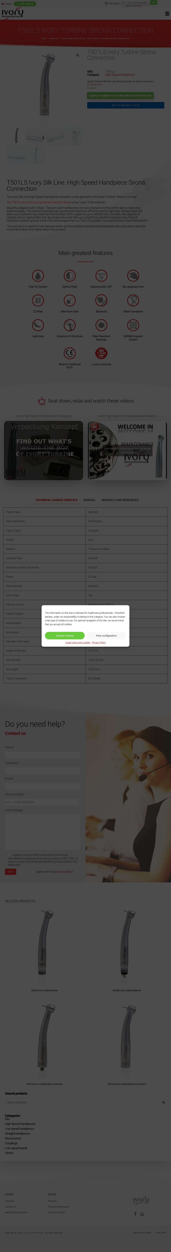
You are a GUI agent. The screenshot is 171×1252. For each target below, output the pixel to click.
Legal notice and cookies (77, 642)
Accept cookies (65, 635)
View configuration (106, 635)
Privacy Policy (99, 642)
